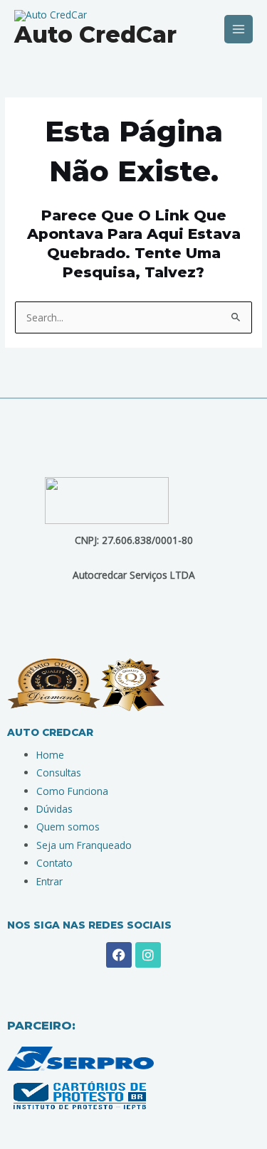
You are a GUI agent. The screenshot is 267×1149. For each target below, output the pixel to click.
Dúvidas (54, 809)
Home (50, 754)
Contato (54, 863)
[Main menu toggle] (238, 29)
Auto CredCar (95, 34)
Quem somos (68, 826)
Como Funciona (72, 791)
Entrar (49, 881)
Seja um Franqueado (84, 845)
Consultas (58, 772)
